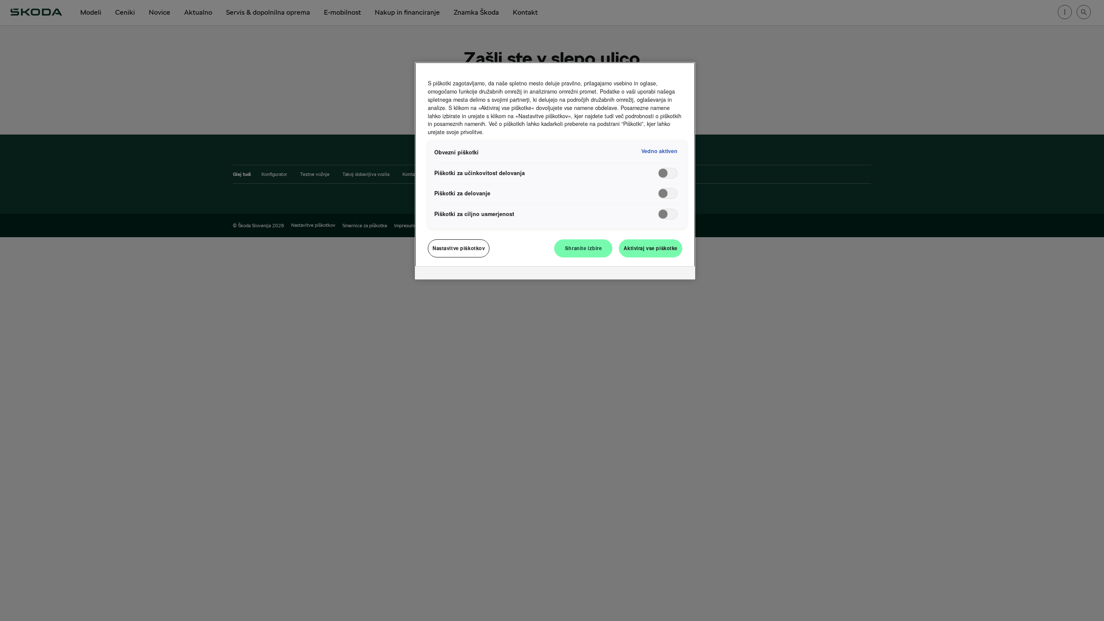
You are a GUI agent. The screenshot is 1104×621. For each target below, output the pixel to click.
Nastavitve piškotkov (459, 248)
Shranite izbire (583, 248)
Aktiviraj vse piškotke (650, 248)
